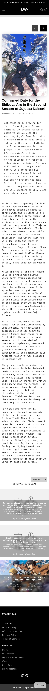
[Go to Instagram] (22, 676)
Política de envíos (12, 631)
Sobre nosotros (9, 669)
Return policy (9, 627)
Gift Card (7, 665)
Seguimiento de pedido (13, 657)
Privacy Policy (9, 635)
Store (5, 650)
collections (8, 654)
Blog (4, 661)
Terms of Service (11, 639)
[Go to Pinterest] (26, 676)
